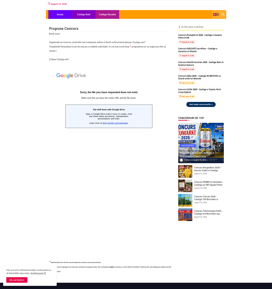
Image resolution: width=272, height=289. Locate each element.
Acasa (60, 14)
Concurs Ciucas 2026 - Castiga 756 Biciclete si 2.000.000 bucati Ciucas (206, 199)
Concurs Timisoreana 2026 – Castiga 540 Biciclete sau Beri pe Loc (208, 214)
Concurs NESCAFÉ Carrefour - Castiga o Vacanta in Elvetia (197, 50)
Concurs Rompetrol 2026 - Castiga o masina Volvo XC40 (200, 36)
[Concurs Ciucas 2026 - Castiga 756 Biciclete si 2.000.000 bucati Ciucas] (185, 200)
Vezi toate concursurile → (201, 104)
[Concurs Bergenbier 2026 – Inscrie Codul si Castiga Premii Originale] (185, 171)
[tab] (60, 14)
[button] (216, 14)
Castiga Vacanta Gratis (107, 16)
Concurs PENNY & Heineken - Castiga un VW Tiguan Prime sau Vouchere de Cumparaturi (208, 186)
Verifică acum (36, 273)
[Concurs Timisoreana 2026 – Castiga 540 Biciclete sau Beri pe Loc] (185, 214)
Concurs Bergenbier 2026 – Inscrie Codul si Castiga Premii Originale (207, 170)
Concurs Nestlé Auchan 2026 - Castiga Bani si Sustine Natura (201, 63)
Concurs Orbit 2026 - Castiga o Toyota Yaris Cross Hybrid (199, 91)
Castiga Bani (83, 14)
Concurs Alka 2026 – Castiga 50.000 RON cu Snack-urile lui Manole (199, 77)
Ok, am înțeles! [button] (16, 280)
